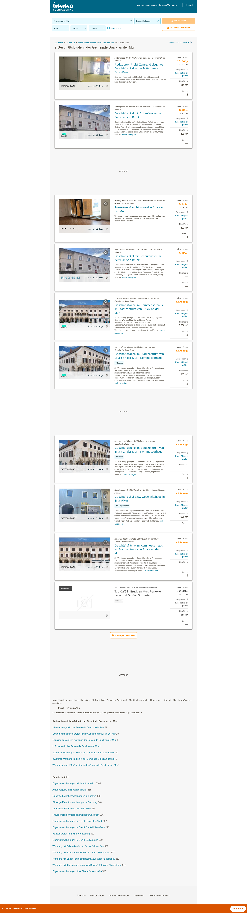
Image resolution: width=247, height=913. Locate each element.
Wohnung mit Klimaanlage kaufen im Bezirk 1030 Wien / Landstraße (87, 865)
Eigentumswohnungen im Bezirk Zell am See (75, 840)
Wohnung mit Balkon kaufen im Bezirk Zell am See (78, 846)
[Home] (63, 6)
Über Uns (81, 895)
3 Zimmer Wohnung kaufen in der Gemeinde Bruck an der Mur (83, 759)
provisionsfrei (115, 28)
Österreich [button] (172, 5)
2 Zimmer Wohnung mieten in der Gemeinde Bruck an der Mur (83, 752)
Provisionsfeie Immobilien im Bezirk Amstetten (75, 815)
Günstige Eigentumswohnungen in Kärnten (74, 796)
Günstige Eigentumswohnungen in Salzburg (74, 802)
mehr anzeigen (129, 134)
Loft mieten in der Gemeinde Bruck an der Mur (75, 746)
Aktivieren (238, 908)
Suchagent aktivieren (180, 28)
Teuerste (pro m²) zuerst (178, 42)
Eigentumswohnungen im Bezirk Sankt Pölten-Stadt (78, 827)
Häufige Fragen (97, 895)
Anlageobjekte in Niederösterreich (69, 790)
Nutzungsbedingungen (119, 895)
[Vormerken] (105, 61)
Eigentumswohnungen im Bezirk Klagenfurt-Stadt (77, 821)
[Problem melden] (106, 86)
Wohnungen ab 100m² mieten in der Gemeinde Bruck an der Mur (85, 765)
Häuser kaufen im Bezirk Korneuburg (71, 833)
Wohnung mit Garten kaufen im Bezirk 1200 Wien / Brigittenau (83, 859)
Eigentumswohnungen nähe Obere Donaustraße (77, 871)
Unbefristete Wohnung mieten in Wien (71, 808)
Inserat (189, 5)
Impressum (139, 895)
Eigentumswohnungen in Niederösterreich (73, 783)
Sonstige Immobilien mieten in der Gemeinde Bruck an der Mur (84, 740)
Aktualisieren (180, 21)
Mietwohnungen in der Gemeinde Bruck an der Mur (78, 727)
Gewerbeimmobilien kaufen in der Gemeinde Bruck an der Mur (84, 734)
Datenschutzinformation (159, 895)
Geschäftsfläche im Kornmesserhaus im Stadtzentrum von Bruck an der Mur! (138, 309)
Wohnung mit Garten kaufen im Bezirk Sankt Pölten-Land (81, 852)
